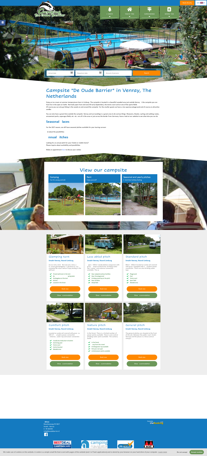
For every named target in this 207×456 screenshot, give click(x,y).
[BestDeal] (62, 445)
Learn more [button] (162, 452)
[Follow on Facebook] (2, 22)
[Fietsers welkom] (125, 445)
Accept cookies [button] (196, 452)
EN (198, 3)
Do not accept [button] (182, 452)
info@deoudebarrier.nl (52, 431)
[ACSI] (149, 445)
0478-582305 (48, 429)
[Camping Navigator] (94, 445)
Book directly (187, 3)
